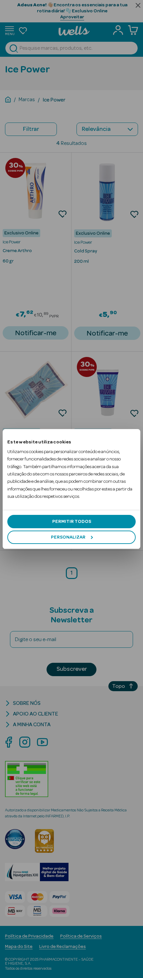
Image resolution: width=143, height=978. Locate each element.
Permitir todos (71, 521)
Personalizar (68, 537)
